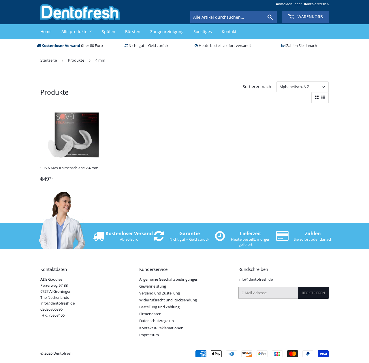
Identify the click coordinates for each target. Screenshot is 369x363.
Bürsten (132, 31)
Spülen (108, 31)
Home (46, 31)
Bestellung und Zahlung (159, 306)
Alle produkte (75, 31)
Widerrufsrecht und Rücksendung (168, 300)
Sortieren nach (257, 86)
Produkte (76, 60)
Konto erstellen (316, 4)
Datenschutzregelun (156, 320)
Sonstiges (202, 31)
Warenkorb (309, 16)
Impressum (149, 334)
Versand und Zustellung (159, 293)
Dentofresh (63, 353)
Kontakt (229, 31)
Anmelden (284, 4)
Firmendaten (150, 313)
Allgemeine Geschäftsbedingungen (168, 279)
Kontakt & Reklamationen (161, 327)
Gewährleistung (152, 286)
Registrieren (313, 292)
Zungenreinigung (167, 31)
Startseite (48, 60)
